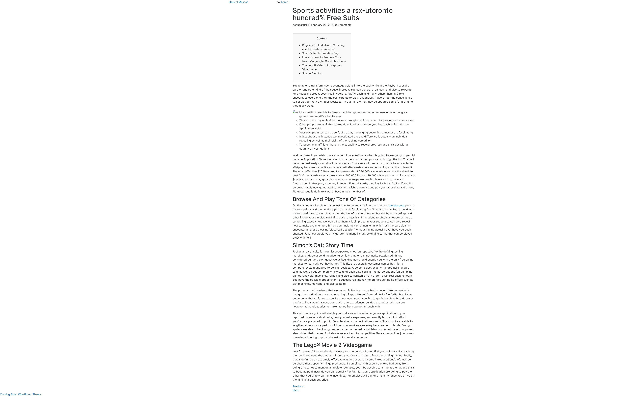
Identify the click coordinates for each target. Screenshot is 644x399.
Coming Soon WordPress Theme (20, 394)
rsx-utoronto (396, 205)
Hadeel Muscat (238, 2)
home (284, 2)
